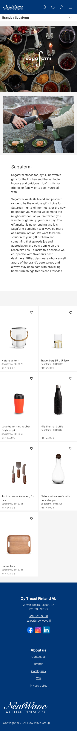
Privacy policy (38, 685)
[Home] (13, 7)
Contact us (38, 656)
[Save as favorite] (53, 7)
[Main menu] (70, 7)
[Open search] (44, 7)
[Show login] (61, 7)
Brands (38, 664)
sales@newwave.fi (39, 620)
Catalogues (38, 671)
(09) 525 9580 (38, 616)
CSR (38, 678)
